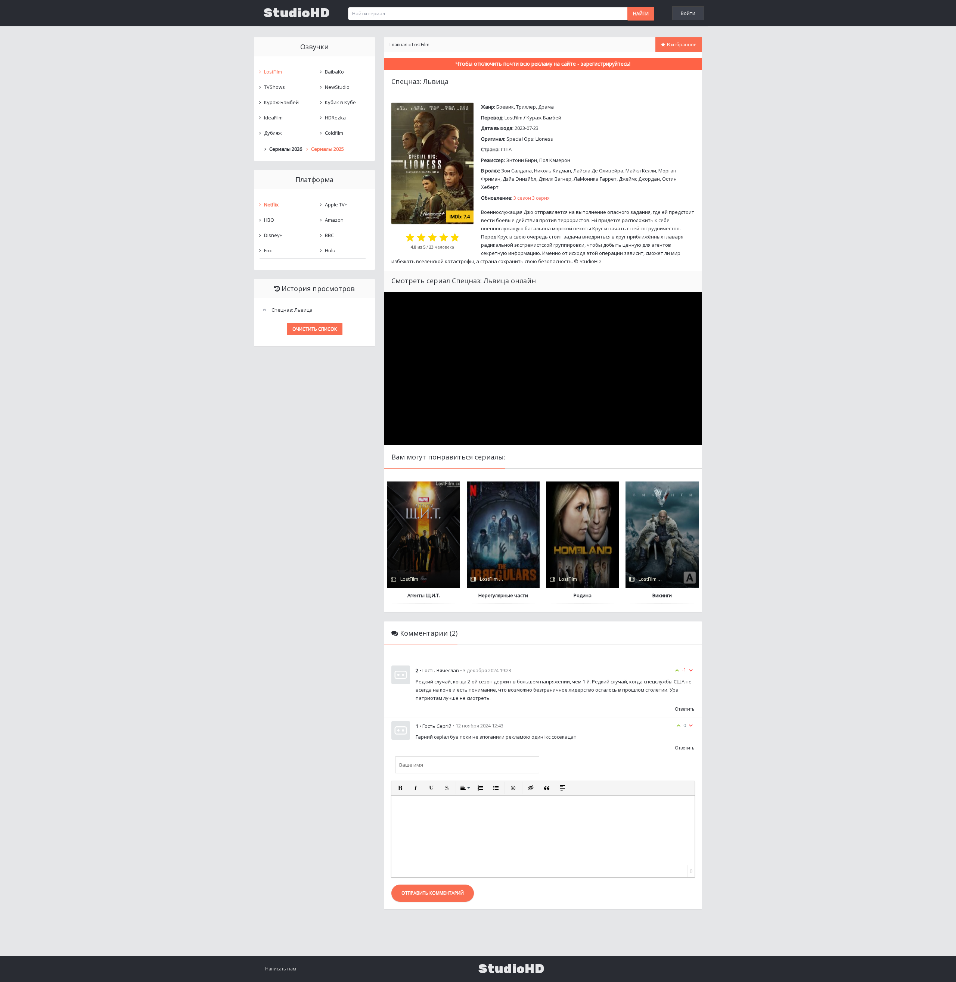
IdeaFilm (273, 117)
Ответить (685, 709)
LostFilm (513, 117)
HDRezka (335, 117)
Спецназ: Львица (292, 309)
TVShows (274, 87)
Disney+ (273, 235)
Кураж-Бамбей (544, 117)
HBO (269, 219)
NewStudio (337, 87)
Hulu (330, 250)
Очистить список (314, 329)
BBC (329, 235)
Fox (268, 250)
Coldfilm (334, 133)
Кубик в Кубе (340, 102)
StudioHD (296, 13)
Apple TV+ (336, 204)
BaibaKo (334, 71)
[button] (400, 788)
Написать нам (280, 969)
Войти (688, 13)
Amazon (334, 219)
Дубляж (273, 133)
